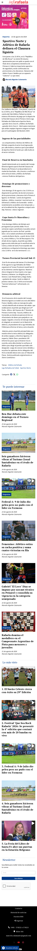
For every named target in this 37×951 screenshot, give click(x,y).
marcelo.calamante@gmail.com (18, 935)
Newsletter (9, 860)
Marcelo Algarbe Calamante (16, 79)
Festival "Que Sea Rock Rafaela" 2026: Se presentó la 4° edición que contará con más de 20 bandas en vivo (17, 729)
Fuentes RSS (18, 916)
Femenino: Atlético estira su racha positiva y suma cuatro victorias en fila (17, 547)
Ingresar (19, 920)
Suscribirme (18, 878)
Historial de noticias (18, 912)
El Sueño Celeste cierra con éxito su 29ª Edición (17, 690)
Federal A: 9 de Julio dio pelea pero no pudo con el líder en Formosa (17, 504)
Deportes (6, 37)
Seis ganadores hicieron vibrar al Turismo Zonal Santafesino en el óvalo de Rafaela (17, 461)
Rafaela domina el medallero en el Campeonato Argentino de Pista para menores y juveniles (18, 641)
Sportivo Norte (25, 368)
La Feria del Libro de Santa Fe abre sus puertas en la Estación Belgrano (17, 846)
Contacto (18, 908)
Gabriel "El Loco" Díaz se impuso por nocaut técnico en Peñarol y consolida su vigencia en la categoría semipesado (18, 592)
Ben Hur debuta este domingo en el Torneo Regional (15, 417)
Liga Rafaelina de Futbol (10, 368)
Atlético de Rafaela (15, 365)
